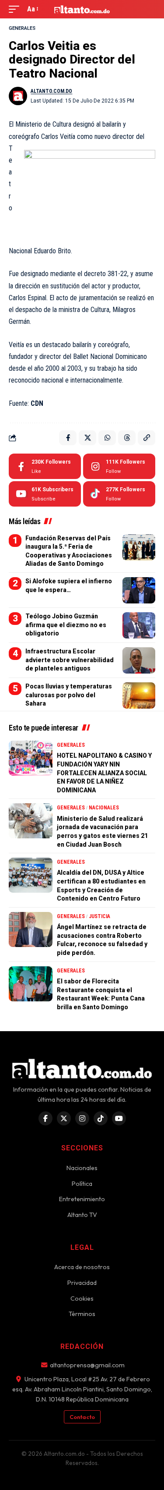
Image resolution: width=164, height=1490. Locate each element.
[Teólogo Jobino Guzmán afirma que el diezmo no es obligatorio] (138, 625)
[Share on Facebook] (68, 437)
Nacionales (104, 808)
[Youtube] (45, 494)
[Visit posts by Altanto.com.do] (18, 96)
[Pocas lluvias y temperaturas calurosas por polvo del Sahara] (138, 695)
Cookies (82, 1298)
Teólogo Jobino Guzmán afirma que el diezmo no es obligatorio (65, 625)
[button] (16, 9)
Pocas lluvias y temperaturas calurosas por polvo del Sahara (68, 695)
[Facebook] (45, 466)
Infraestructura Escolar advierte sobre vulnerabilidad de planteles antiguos (69, 660)
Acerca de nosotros (82, 1267)
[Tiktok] (119, 494)
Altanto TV (82, 1215)
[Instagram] (119, 466)
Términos (82, 1314)
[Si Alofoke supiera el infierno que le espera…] (138, 590)
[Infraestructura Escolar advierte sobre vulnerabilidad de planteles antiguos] (138, 660)
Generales (22, 28)
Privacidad (82, 1283)
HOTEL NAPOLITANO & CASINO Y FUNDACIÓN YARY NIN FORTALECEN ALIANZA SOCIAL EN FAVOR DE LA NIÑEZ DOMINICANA (104, 772)
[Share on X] (87, 437)
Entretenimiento (82, 1199)
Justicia (99, 916)
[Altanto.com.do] (82, 9)
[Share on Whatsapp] (107, 437)
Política (82, 1184)
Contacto (82, 1416)
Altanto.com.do (51, 91)
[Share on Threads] (127, 437)
